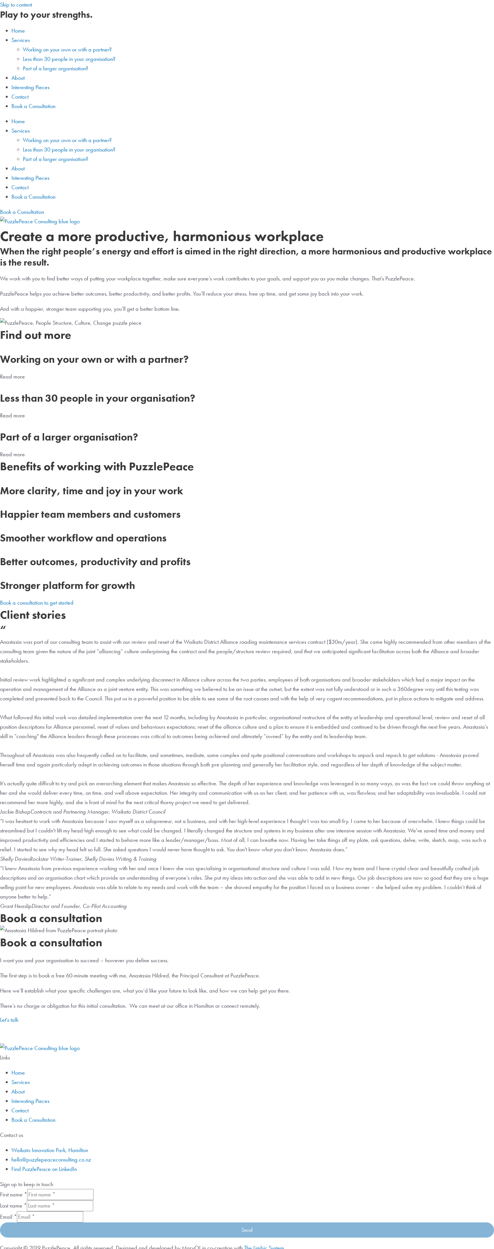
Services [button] (20, 40)
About (18, 77)
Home (18, 30)
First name (13, 1194)
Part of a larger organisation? (55, 68)
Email (8, 1216)
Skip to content (16, 4)
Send (247, 1230)
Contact (20, 96)
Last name (13, 1205)
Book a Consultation (33, 106)
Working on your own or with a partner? (67, 49)
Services (20, 1082)
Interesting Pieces (30, 87)
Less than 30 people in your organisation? (69, 59)
